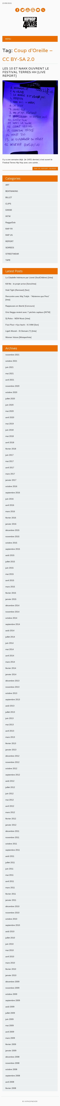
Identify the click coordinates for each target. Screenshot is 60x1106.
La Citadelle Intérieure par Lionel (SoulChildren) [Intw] (29, 277)
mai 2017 (9, 461)
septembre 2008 (12, 1076)
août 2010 (9, 931)
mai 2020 (9, 411)
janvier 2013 (10, 750)
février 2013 (10, 743)
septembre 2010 (12, 925)
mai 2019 (9, 424)
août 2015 (9, 555)
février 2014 (10, 668)
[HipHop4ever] (30, 29)
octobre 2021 (11, 361)
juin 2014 (9, 643)
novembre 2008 (12, 1063)
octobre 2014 (11, 618)
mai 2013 (9, 724)
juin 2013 (9, 718)
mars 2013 (10, 737)
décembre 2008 (12, 1057)
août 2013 (9, 706)
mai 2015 (9, 574)
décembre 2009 (12, 981)
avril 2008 (9, 1082)
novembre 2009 (12, 988)
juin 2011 (9, 869)
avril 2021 (9, 380)
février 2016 (10, 518)
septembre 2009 (12, 1000)
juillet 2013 (10, 712)
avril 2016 (9, 505)
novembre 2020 (12, 386)
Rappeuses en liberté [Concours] (19, 306)
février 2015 (10, 593)
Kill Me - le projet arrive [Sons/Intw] (20, 284)
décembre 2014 (12, 605)
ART (7, 185)
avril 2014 (9, 655)
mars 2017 (10, 474)
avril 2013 (9, 731)
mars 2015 (10, 587)
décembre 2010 (12, 906)
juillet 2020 (10, 398)
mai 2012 (9, 800)
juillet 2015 (10, 561)
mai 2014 (9, 649)
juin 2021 (9, 367)
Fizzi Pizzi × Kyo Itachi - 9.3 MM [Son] (22, 325)
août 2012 (9, 781)
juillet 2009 (10, 1013)
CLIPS (8, 204)
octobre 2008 (11, 1069)
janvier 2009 (10, 1050)
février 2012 (10, 818)
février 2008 (10, 1088)
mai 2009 (9, 1025)
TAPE (7, 260)
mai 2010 (9, 950)
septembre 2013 (12, 699)
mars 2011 (10, 887)
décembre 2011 (12, 831)
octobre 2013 (11, 693)
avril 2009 (9, 1032)
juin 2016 (9, 499)
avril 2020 (9, 417)
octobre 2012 (11, 768)
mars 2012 (10, 812)
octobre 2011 (11, 844)
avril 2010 (9, 956)
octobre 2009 (11, 994)
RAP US (9, 235)
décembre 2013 (12, 681)
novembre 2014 (12, 612)
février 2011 (10, 894)
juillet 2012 (10, 787)
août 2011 (9, 856)
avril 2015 (9, 580)
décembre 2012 (12, 756)
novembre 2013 (12, 687)
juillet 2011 (10, 862)
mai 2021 (9, 373)
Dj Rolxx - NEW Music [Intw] (17, 318)
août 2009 (9, 1007)
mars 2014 (10, 662)
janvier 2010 (10, 975)
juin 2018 (9, 430)
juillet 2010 (10, 938)
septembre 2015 (12, 549)
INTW (7, 216)
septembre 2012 (12, 775)
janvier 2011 (10, 900)
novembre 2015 (12, 536)
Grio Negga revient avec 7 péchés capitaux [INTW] (27, 312)
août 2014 (9, 630)
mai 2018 (9, 436)
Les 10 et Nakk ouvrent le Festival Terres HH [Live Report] (26, 72)
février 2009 (10, 1044)
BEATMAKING (11, 191)
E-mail (38, 10)
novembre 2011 (12, 837)
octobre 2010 (11, 919)
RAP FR (37, 168)
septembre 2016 (12, 492)
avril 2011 (9, 881)
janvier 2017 (10, 480)
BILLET (8, 197)
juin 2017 (9, 455)
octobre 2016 (11, 486)
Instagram (33, 10)
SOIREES (52, 168)
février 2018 (10, 449)
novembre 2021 (12, 355)
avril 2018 (9, 442)
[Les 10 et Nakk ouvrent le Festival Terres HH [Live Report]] (30, 153)
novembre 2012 (12, 762)
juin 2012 (9, 793)
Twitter (22, 10)
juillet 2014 (10, 637)
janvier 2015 (10, 599)
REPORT (44, 168)
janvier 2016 (10, 524)
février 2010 (10, 969)
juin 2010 (9, 944)
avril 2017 (9, 467)
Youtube (28, 10)
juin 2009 (9, 1019)
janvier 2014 (10, 674)
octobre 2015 (11, 543)
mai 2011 (9, 875)
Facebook (17, 10)
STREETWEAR (12, 254)
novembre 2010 (12, 913)
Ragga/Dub (10, 222)
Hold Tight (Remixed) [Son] (17, 290)
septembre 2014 (12, 624)
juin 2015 (9, 568)
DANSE (8, 210)
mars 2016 (10, 511)
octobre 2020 (11, 392)
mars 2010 (10, 963)
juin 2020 (9, 405)
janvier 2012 (10, 825)
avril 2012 (9, 806)
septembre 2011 (12, 850)
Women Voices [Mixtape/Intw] (18, 337)
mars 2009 (10, 1038)
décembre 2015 (12, 530)
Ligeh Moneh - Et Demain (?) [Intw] (20, 331)
